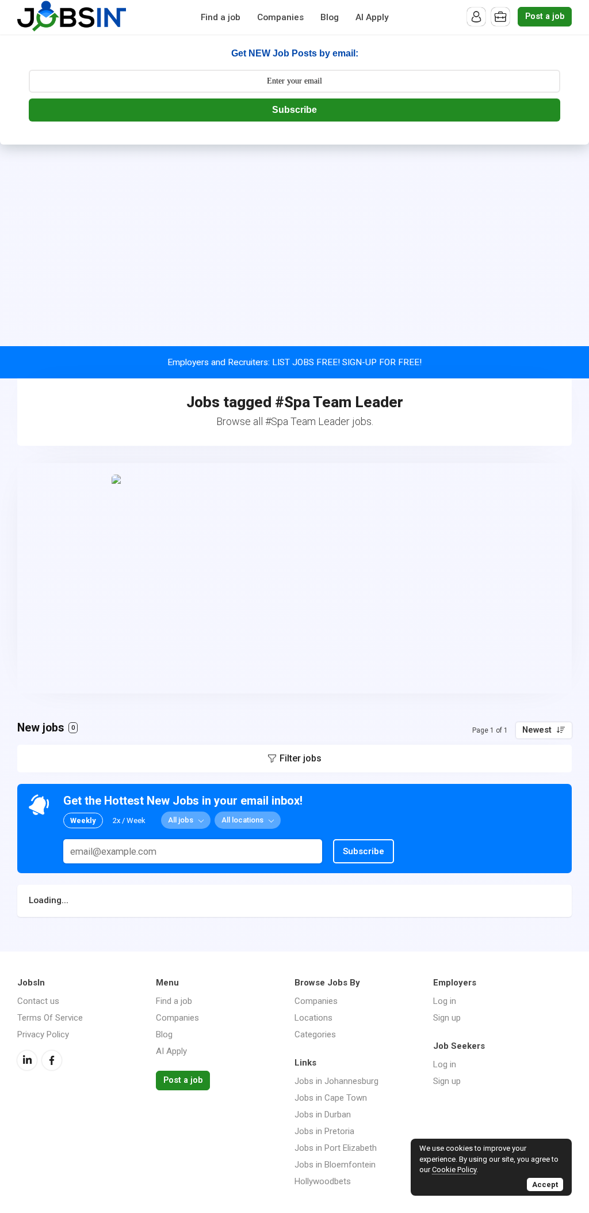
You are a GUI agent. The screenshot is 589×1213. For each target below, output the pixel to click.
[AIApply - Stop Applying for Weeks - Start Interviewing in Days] (294, 578)
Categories (315, 1034)
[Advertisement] (294, 231)
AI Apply (372, 17)
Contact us (38, 1001)
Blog (329, 17)
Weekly (83, 820)
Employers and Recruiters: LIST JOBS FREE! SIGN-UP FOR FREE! (294, 362)
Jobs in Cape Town (330, 1098)
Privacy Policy (43, 1034)
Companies (280, 17)
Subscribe (294, 110)
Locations (313, 1018)
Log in (444, 1001)
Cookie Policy (454, 1169)
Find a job (220, 17)
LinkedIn (27, 1060)
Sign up (447, 1018)
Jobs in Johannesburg (336, 1081)
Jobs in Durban (322, 1114)
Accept (545, 1184)
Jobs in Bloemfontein (335, 1164)
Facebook (52, 1060)
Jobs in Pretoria (324, 1131)
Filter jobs (301, 758)
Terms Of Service (50, 1018)
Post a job (544, 16)
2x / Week (129, 820)
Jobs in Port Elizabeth (335, 1148)
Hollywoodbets (322, 1181)
